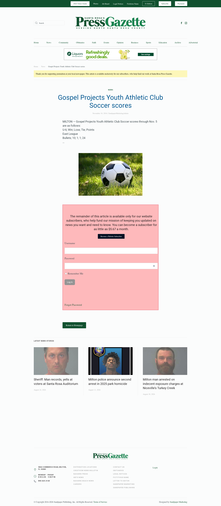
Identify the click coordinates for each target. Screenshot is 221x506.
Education (163, 42)
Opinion (120, 42)
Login (155, 467)
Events (106, 42)
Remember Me (75, 273)
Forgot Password (73, 304)
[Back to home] (110, 23)
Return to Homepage (74, 325)
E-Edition (148, 3)
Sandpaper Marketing (178, 502)
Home (36, 42)
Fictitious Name (133, 4)
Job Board (105, 4)
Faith (94, 42)
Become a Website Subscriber (111, 236)
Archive (178, 42)
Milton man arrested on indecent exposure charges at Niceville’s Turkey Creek (163, 384)
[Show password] (154, 266)
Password (69, 258)
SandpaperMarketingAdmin (118, 113)
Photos (95, 3)
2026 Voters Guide (80, 3)
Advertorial (193, 42)
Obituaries (80, 42)
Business (134, 42)
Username (70, 243)
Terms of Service (100, 502)
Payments (181, 3)
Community (63, 42)
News (48, 42)
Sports (148, 42)
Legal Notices (118, 4)
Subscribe (164, 3)
